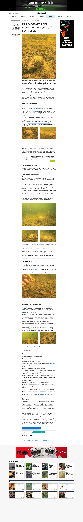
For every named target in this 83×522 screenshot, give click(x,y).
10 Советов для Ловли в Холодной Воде (52, 486)
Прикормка (41, 16)
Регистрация (15, 13)
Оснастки (32, 16)
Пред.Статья (35, 432)
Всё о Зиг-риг (67, 485)
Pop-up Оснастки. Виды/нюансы (35, 486)
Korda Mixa (36, 269)
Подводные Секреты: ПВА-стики (31, 442)
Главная (14, 16)
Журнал (60, 16)
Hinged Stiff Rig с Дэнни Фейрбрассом (20, 466)
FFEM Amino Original (35, 111)
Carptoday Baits (41, 394)
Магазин (69, 16)
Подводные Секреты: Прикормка (69, 474)
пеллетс (23, 309)
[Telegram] (32, 435)
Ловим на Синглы (19, 473)
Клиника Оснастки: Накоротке (36, 474)
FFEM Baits (47, 394)
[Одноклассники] (29, 435)
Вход (10, 13)
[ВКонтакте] (27, 435)
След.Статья (42, 432)
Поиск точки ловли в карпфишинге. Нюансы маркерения (36, 440)
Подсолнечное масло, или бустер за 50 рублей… (69, 466)
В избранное (24, 432)
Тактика (23, 16)
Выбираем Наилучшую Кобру (35, 466)
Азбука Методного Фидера (69, 494)
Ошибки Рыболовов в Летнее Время (53, 474)
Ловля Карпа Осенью (53, 493)
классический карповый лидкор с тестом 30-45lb (39, 122)
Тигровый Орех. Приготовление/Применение (19, 486)
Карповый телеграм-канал (31, 428)
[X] (31, 435)
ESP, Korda (44, 395)
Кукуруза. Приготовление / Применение (35, 494)
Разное (50, 16)
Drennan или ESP (51, 363)
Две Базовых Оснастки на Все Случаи (52, 466)
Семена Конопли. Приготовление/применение (19, 494)
